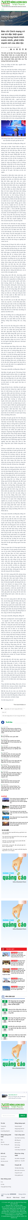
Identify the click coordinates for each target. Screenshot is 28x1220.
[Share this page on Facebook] (26, 49)
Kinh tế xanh (4, 1156)
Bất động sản (18, 1140)
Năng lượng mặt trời (19, 1128)
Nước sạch (17, 1147)
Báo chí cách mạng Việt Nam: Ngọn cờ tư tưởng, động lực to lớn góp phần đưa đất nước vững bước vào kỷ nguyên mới (11, 774)
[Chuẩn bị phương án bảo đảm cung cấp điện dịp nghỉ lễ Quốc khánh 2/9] (6, 980)
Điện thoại (16, 1197)
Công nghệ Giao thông (6, 1186)
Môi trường (17, 1145)
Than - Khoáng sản (5, 1144)
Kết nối (3, 1153)
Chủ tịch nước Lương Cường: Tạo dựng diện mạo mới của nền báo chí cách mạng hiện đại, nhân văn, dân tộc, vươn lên (10, 788)
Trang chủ (4, 21)
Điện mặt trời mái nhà (20, 1170)
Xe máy (2, 1184)
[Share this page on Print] (14, 49)
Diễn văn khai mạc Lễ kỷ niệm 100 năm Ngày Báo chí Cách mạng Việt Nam (11, 761)
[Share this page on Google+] (17, 49)
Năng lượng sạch (10, 996)
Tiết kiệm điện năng (19, 1168)
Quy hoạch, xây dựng (19, 1137)
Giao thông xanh (6, 1179)
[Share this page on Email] (11, 49)
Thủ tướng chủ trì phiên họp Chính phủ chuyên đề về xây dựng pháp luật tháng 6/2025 (11, 742)
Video (2, 1165)
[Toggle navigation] (2, 9)
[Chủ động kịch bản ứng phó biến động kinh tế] (5, 818)
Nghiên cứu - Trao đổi (19, 1161)
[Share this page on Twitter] (20, 49)
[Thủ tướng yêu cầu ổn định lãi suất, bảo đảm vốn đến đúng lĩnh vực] (5, 813)
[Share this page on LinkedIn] (23, 49)
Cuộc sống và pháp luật (20, 1149)
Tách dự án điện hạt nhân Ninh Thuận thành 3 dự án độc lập (17, 1035)
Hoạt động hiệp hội (5, 1131)
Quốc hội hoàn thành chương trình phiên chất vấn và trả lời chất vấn (10, 781)
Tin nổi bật (4, 796)
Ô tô (2, 1182)
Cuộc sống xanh (20, 1134)
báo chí (4, 712)
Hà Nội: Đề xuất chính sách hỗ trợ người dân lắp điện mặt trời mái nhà (17, 1028)
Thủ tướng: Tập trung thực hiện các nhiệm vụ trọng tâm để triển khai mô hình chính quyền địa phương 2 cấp (10, 767)
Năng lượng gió (18, 1126)
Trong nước (3, 1126)
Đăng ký (23, 1115)
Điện (2, 1139)
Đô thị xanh (17, 1142)
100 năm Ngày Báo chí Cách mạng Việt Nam (13, 715)
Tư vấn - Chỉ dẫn (13, 1094)
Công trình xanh (18, 1172)
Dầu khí (2, 1142)
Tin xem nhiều (5, 830)
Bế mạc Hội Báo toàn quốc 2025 (9, 736)
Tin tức (10, 21)
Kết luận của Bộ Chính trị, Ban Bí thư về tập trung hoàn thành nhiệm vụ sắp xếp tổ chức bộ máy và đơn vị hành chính (11, 730)
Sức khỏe (3, 1159)
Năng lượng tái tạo (19, 1131)
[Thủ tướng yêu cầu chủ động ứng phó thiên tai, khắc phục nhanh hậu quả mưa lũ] (5, 807)
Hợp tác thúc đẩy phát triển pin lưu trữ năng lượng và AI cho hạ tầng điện (17, 1011)
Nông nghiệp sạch (19, 1175)
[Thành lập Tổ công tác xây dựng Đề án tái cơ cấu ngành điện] (6, 988)
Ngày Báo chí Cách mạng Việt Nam (13, 709)
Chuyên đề (18, 1165)
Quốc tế (2, 1128)
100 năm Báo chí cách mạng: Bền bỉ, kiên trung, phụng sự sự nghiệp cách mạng (11, 749)
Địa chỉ (9, 1197)
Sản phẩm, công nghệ (20, 1158)
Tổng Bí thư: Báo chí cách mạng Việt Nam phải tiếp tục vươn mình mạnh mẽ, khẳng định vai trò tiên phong (11, 755)
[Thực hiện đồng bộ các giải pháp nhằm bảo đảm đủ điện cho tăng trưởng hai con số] (6, 954)
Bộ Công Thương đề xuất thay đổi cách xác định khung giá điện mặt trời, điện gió (17, 1019)
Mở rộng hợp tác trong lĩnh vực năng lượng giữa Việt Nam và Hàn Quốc (16, 1002)
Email (23, 1197)
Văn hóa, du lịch (4, 1161)
